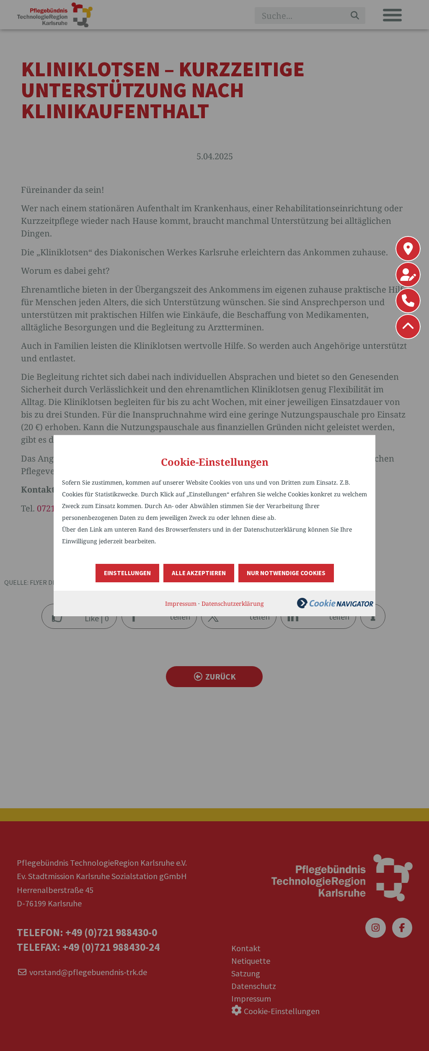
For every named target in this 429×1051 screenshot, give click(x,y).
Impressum (180, 603)
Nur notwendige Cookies (286, 573)
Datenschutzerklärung (233, 603)
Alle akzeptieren (199, 573)
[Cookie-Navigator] (335, 606)
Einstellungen (127, 573)
